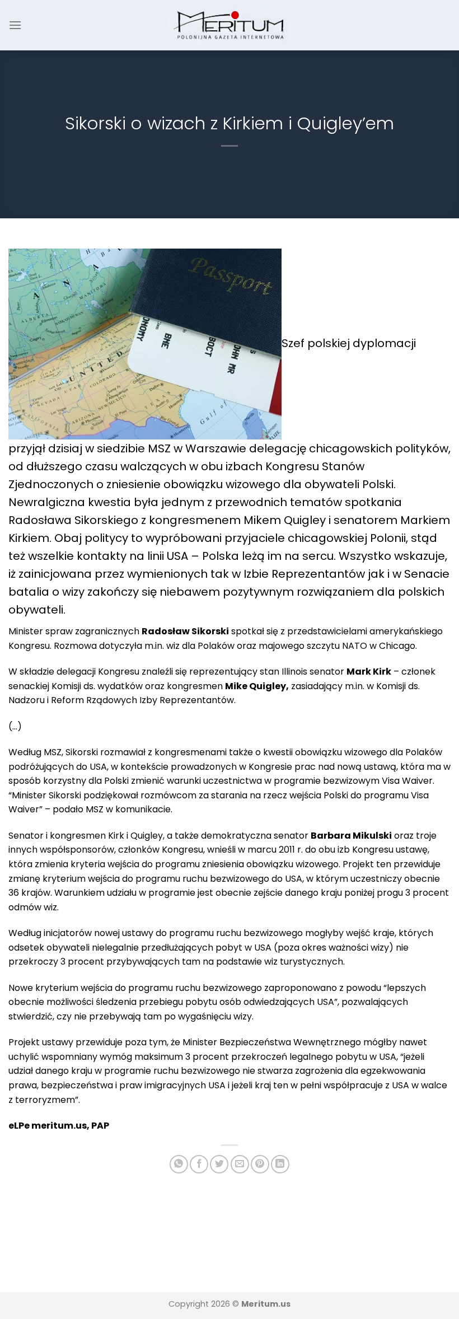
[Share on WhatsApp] (179, 1164)
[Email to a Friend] (240, 1164)
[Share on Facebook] (199, 1164)
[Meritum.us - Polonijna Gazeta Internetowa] (230, 25)
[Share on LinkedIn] (280, 1164)
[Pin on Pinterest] (260, 1164)
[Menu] (15, 25)
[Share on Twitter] (219, 1164)
